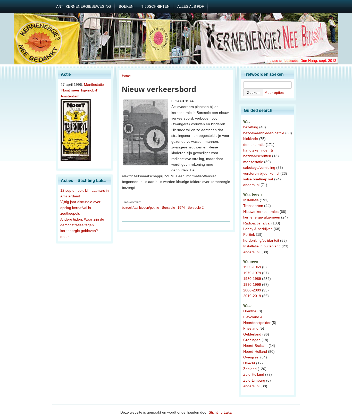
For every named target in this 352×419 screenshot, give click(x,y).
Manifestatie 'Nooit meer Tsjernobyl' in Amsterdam (82, 90)
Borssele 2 (196, 208)
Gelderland (252, 334)
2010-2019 (252, 296)
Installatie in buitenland (262, 246)
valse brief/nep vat (258, 179)
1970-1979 (252, 273)
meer (64, 236)
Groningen (252, 340)
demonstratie (254, 145)
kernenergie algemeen (261, 217)
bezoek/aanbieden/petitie (140, 208)
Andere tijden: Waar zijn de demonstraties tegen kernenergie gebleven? (82, 225)
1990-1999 (252, 284)
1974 (181, 208)
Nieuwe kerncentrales (261, 212)
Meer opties (274, 92)
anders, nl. (252, 252)
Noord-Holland (255, 351)
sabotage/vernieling (259, 167)
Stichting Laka (220, 412)
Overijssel (251, 357)
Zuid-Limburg (254, 380)
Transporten (253, 206)
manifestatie (253, 162)
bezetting (250, 127)
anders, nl (251, 185)
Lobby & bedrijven (258, 229)
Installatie (251, 200)
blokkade (250, 139)
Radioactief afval (256, 223)
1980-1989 (252, 278)
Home (126, 76)
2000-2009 (252, 290)
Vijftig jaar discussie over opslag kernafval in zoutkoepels (80, 207)
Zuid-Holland (253, 374)
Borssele (168, 208)
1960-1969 (252, 267)
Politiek (249, 234)
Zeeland (250, 369)
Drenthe (249, 311)
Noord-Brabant (255, 345)
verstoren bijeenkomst (261, 173)
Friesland (250, 328)
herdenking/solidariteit (261, 240)
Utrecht (249, 363)
